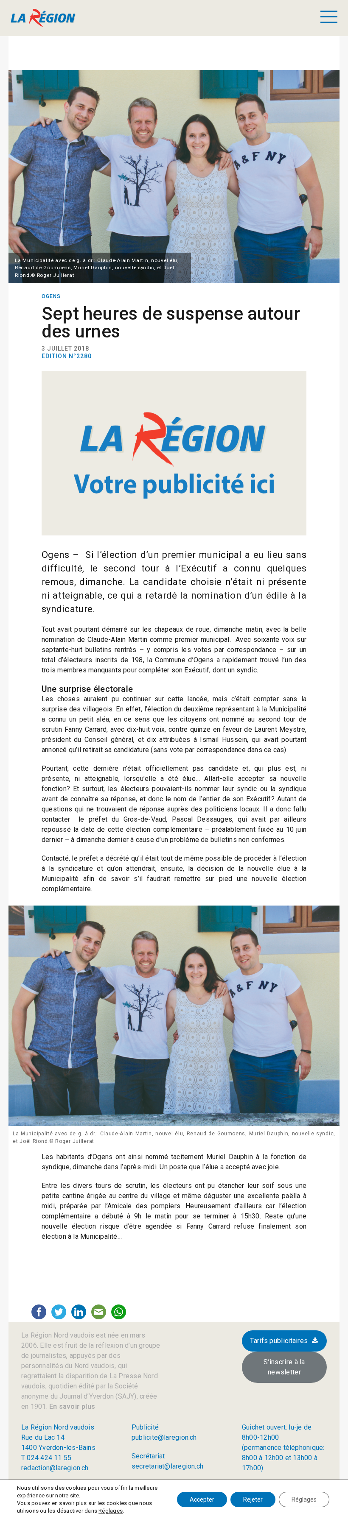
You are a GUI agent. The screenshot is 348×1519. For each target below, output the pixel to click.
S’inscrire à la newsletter (284, 1367)
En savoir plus (71, 1406)
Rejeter (253, 1499)
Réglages (110, 1511)
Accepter (202, 1499)
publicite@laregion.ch (164, 1437)
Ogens (51, 296)
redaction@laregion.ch (55, 1468)
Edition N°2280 (67, 356)
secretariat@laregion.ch (167, 1466)
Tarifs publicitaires (279, 1341)
